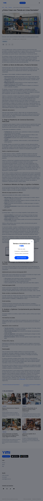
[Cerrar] (32, 241)
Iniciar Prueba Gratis (21, 257)
